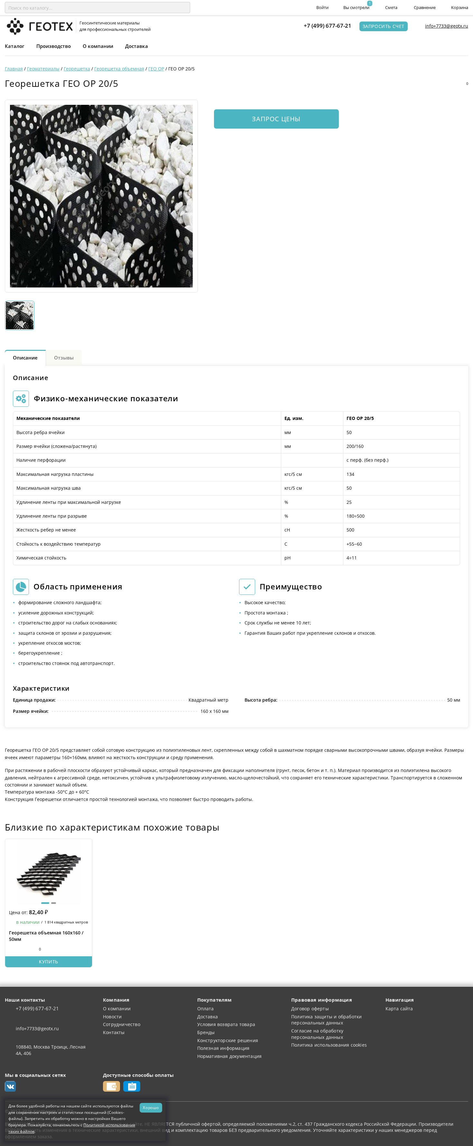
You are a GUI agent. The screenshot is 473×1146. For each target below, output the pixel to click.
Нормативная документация (229, 1056)
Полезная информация (223, 1048)
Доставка (136, 46)
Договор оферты (310, 1008)
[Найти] (184, 8)
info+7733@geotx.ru (446, 26)
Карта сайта (399, 1008)
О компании (98, 46)
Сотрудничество (121, 1024)
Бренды (206, 1032)
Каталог (14, 46)
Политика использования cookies (329, 1045)
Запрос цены (276, 118)
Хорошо (151, 1107)
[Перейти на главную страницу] (39, 26)
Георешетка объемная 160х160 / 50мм (46, 936)
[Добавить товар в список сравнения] (437, 83)
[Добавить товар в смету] (450, 83)
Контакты (114, 1032)
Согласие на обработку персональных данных (317, 1034)
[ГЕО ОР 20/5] (101, 196)
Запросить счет (383, 26)
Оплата (205, 1008)
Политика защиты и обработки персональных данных (326, 1020)
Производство (53, 46)
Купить (48, 962)
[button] (45, 903)
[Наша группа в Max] (10, 1086)
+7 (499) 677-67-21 (327, 25)
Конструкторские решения (227, 1040)
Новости (112, 1017)
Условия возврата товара (226, 1024)
